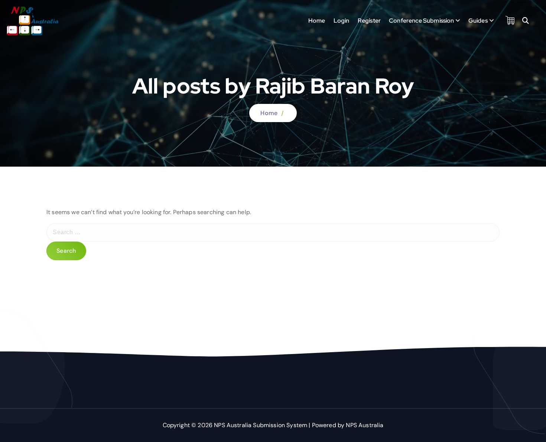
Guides (478, 20)
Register (369, 20)
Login (342, 20)
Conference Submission (421, 20)
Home (316, 20)
